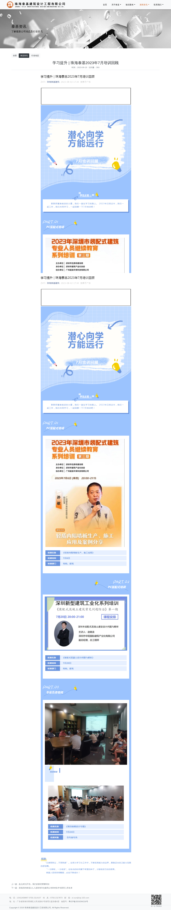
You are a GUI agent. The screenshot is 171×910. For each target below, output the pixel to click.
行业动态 (35, 55)
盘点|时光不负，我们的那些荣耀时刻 (34, 884)
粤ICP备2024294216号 (78, 901)
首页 (105, 5)
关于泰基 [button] (115, 5)
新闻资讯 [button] (144, 5)
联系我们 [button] (158, 5)
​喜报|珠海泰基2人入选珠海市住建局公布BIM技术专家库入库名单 (45, 888)
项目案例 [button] (129, 5)
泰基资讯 (24, 55)
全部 (15, 55)
